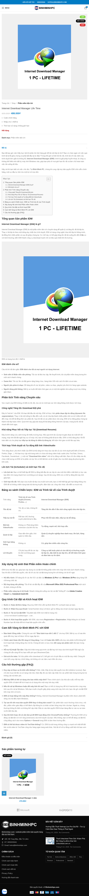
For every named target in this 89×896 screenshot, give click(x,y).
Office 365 (73, 857)
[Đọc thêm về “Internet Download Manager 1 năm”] (4, 793)
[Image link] (19, 824)
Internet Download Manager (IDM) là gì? (20, 185)
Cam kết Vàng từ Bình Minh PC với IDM (19, 210)
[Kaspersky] (65, 810)
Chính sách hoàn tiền (10, 865)
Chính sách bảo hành (10, 861)
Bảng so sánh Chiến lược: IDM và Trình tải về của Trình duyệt (27, 202)
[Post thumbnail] (50, 842)
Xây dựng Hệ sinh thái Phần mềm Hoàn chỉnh (21, 204)
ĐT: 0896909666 (11, 842)
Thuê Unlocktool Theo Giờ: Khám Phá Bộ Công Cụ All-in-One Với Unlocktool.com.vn (70, 841)
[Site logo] (44, 8)
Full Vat (49, 857)
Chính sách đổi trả (9, 869)
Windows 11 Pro (51, 578)
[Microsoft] (23, 810)
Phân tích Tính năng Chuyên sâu (17, 190)
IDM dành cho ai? (13, 187)
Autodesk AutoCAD (20, 594)
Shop (14, 103)
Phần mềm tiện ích (25, 103)
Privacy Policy (7, 873)
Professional (60, 860)
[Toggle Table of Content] (47, 179)
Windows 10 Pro (69, 578)
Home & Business (60, 857)
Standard (70, 860)
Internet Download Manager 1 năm (23, 798)
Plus (80, 857)
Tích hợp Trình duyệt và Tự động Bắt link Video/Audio (25, 197)
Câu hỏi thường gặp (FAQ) (14, 212)
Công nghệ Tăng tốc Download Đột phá (20, 192)
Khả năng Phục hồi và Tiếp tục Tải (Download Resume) (25, 194)
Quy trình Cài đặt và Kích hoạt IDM (17, 207)
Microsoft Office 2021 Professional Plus (62, 584)
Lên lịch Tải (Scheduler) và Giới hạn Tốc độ (21, 199)
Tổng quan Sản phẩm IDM (14, 182)
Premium (50, 860)
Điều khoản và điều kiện (11, 857)
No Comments (64, 832)
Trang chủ (5, 103)
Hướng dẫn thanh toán (10, 877)
